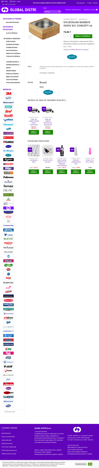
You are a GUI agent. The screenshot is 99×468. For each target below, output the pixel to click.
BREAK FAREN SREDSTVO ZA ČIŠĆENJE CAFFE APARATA (62, 162)
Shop (45, 8)
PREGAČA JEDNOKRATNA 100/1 (76, 162)
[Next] (96, 161)
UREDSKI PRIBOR (11, 71)
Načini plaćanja (6, 433)
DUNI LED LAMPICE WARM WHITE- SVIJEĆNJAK (34, 122)
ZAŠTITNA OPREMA (12, 79)
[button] (73, 9)
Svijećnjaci (83, 19)
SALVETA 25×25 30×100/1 (48, 161)
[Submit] (59, 11)
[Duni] (72, 57)
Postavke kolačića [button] (81, 464)
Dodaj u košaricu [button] (34, 132)
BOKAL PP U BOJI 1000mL (90, 161)
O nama (89, 3)
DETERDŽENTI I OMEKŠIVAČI (12, 38)
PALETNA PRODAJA (11, 50)
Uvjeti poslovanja (6, 440)
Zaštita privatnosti (6, 443)
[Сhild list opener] (20, 44)
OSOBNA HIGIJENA (11, 47)
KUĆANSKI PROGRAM (12, 44)
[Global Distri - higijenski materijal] (20, 10)
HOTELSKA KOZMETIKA (13, 82)
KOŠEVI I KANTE (10, 41)
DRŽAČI (8, 68)
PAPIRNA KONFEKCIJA (12, 65)
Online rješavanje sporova (9, 450)
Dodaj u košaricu (82, 36)
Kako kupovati (81, 3)
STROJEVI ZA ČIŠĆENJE (13, 56)
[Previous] (27, 161)
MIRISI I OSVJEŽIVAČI (12, 77)
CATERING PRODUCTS (12, 62)
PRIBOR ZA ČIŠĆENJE (12, 74)
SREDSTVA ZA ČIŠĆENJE (13, 53)
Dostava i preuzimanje (8, 436)
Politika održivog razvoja (8, 453)
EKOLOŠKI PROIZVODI (12, 22)
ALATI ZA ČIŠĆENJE (11, 33)
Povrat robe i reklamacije (8, 447)
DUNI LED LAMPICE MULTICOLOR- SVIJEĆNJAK (48, 122)
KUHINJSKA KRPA (34, 161)
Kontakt (95, 3)
